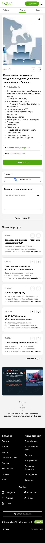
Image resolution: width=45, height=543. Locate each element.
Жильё (5, 446)
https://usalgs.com (22, 148)
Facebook (31, 492)
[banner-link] (22, 381)
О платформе (30, 441)
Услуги (22, 10)
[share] (33, 69)
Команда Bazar (31, 474)
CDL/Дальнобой (10, 457)
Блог (4, 479)
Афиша (5, 463)
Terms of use (37, 529)
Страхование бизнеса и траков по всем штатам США (22, 241)
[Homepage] (7, 3)
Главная (22, 402)
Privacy (5, 529)
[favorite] (40, 69)
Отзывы (28, 455)
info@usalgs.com (18, 153)
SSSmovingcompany (14, 292)
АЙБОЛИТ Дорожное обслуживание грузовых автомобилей (17, 319)
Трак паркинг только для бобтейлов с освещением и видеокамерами (18, 269)
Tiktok (30, 498)
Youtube (9, 498)
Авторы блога (31, 460)
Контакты (28, 480)
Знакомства (7, 468)
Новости (6, 474)
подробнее (35, 251)
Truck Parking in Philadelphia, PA (21, 342)
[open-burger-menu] (41, 3)
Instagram (10, 492)
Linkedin (9, 503)
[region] (22, 41)
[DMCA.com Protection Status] (38, 522)
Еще (38, 10)
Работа (6, 10)
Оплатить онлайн (24, 514)
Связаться (21, 162)
